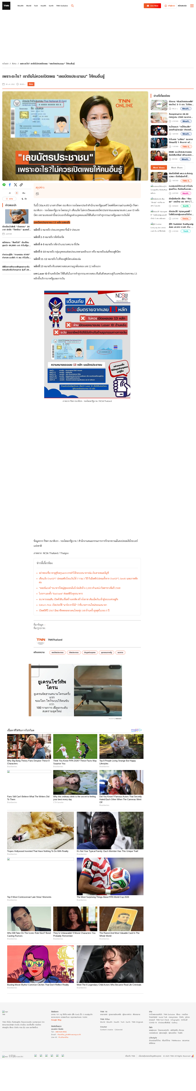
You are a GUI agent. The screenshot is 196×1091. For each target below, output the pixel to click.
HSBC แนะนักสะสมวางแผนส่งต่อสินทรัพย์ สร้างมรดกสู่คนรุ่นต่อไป (181, 154)
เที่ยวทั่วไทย (166, 1040)
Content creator (106, 1029)
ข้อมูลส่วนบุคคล (89, 652)
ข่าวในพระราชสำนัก (155, 1014)
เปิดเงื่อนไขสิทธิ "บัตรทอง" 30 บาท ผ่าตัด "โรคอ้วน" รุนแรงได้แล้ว (16, 228)
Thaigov (64, 553)
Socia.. (186, 218)
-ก (9, 193)
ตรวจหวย (185, 1040)
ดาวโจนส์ (184, 1019)
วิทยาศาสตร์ (153, 1017)
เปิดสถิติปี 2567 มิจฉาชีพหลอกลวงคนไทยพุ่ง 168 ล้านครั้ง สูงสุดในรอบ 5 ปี (74, 610)
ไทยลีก (180, 1033)
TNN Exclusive (169, 1014)
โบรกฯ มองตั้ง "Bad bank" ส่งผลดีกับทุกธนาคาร (61, 593)
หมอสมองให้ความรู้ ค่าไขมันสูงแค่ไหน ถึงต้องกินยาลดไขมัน (181, 188)
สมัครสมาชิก (182, 5)
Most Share (177, 167)
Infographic (175, 1019)
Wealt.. (186, 108)
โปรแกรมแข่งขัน (163, 1030)
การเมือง (185, 1014)
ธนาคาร (120, 652)
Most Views (159, 167)
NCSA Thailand (50, 553)
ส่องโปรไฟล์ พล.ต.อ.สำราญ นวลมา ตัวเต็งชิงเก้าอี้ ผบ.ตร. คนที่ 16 (181, 175)
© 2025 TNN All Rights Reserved (176, 1056)
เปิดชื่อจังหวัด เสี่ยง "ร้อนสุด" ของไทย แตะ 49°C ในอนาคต (181, 200)
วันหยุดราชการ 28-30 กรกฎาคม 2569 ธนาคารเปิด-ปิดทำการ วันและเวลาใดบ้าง (181, 116)
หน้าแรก (5, 63)
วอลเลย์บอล (153, 1033)
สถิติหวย (152, 1043)
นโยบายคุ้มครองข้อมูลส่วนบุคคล (150, 1056)
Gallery (174, 1022)
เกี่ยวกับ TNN (130, 1056)
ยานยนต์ (152, 1019)
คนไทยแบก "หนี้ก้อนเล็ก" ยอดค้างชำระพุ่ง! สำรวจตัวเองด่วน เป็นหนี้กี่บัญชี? (180, 128)
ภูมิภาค (187, 1017)
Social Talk (163, 1017)
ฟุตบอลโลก (172, 1033)
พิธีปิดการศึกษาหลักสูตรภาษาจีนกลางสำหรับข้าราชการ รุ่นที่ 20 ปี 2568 (16, 268)
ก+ (24, 193)
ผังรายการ (136, 1014)
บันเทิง (181, 1017)
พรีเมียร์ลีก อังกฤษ (177, 1030)
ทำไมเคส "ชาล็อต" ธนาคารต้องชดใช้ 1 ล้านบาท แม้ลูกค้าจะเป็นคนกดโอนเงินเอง (181, 141)
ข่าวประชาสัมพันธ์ (164, 1022)
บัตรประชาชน (73, 652)
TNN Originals (137, 1022)
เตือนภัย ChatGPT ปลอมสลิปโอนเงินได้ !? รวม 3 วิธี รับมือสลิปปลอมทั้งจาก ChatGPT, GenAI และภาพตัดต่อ (88, 580)
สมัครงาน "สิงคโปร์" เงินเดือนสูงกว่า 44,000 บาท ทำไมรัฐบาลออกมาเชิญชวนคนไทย (16, 244)
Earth (186, 206)
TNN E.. (186, 146)
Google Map (56, 1019)
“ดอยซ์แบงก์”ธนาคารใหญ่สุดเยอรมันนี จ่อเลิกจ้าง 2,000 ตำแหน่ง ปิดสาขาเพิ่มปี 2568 (79, 587)
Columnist (119, 1029)
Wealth (109, 1022)
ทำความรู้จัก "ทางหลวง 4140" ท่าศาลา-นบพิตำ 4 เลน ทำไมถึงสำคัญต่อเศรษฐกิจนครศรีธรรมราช (16, 256)
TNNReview (176, 1040)
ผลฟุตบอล (153, 1030)
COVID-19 (153, 1022)
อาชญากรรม (173, 1017)
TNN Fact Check (162, 1019)
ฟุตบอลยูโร (163, 1033)
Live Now (154, 5)
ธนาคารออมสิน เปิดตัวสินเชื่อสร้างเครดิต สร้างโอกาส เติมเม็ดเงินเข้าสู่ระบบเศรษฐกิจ (78, 599)
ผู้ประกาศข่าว (127, 1014)
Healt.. (186, 193)
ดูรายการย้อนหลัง (115, 1014)
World (102, 1022)
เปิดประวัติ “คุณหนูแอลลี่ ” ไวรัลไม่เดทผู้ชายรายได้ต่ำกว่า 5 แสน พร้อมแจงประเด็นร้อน (181, 213)
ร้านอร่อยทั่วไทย (155, 1040)
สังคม (14, 63)
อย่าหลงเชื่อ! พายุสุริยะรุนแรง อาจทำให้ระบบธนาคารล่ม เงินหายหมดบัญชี (74, 572)
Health (116, 1022)
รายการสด (103, 1014)
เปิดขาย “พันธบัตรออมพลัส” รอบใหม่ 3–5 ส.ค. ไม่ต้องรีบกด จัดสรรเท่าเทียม (181, 103)
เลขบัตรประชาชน (57, 652)
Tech (185, 231)
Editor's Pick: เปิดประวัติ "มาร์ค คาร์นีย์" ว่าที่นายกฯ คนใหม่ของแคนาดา (73, 604)
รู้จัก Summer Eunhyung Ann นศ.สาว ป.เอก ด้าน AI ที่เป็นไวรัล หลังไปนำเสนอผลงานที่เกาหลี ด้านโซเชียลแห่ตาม (181, 225)
